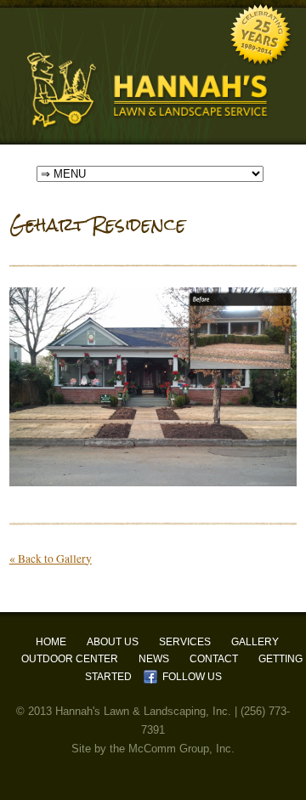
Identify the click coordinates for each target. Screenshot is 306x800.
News (154, 659)
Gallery (255, 642)
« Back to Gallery (50, 558)
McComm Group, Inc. (181, 748)
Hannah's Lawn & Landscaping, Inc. (143, 711)
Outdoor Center (69, 659)
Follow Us (192, 677)
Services (185, 642)
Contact (214, 659)
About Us (113, 642)
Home (51, 642)
